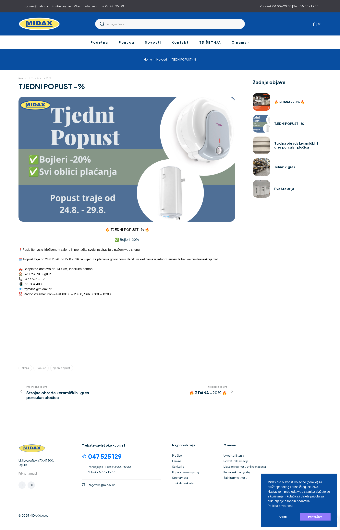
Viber (77, 6)
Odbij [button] (283, 516)
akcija (25, 367)
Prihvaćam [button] (315, 516)
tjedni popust (61, 367)
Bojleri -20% (130, 240)
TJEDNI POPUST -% (289, 124)
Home (148, 59)
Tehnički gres (284, 167)
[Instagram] (31, 485)
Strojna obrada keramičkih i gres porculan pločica (296, 145)
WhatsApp (91, 6)
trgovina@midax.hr (35, 6)
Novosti (161, 59)
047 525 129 (105, 456)
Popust (41, 367)
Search (102, 24)
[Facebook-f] (22, 485)
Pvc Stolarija (284, 189)
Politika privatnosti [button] (280, 506)
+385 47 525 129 (113, 6)
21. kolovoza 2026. (41, 78)
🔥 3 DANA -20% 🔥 (289, 102)
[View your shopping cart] (315, 23)
